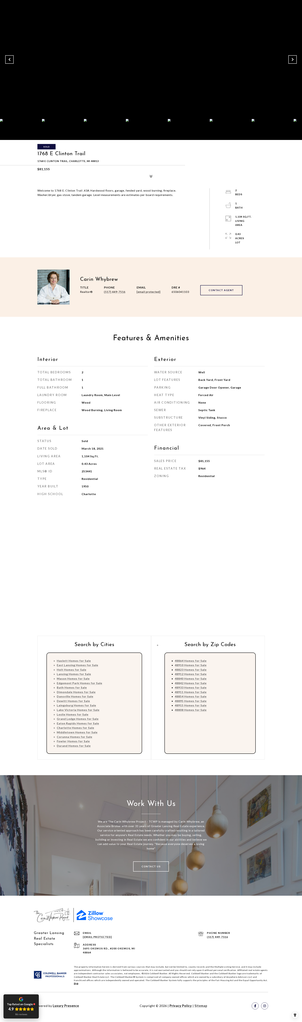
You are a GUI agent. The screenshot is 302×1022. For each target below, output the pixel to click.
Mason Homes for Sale (73, 678)
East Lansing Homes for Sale (77, 665)
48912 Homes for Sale (191, 674)
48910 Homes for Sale (191, 665)
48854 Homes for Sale (191, 696)
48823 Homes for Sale (191, 669)
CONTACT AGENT (221, 290)
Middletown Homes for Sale (77, 732)
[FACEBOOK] (255, 1005)
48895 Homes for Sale (191, 701)
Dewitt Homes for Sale (73, 701)
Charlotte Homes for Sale (75, 727)
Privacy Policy (181, 1006)
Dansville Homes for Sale (75, 696)
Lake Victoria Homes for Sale (78, 709)
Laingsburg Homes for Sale (76, 705)
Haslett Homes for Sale (74, 660)
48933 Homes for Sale (191, 687)
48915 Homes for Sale (191, 705)
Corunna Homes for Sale (74, 736)
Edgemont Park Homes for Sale (79, 683)
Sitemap (201, 1006)
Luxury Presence (66, 1006)
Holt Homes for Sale (71, 669)
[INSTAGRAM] (264, 1005)
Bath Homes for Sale (72, 687)
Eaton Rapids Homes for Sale (78, 723)
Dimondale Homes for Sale (76, 692)
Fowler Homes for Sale (73, 741)
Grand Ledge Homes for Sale (78, 718)
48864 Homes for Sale (191, 660)
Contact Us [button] (151, 866)
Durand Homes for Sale (74, 745)
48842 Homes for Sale (191, 683)
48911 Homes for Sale (191, 692)
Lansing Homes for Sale (74, 674)
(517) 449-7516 (114, 291)
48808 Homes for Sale (191, 709)
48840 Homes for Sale (191, 678)
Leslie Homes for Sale (72, 714)
